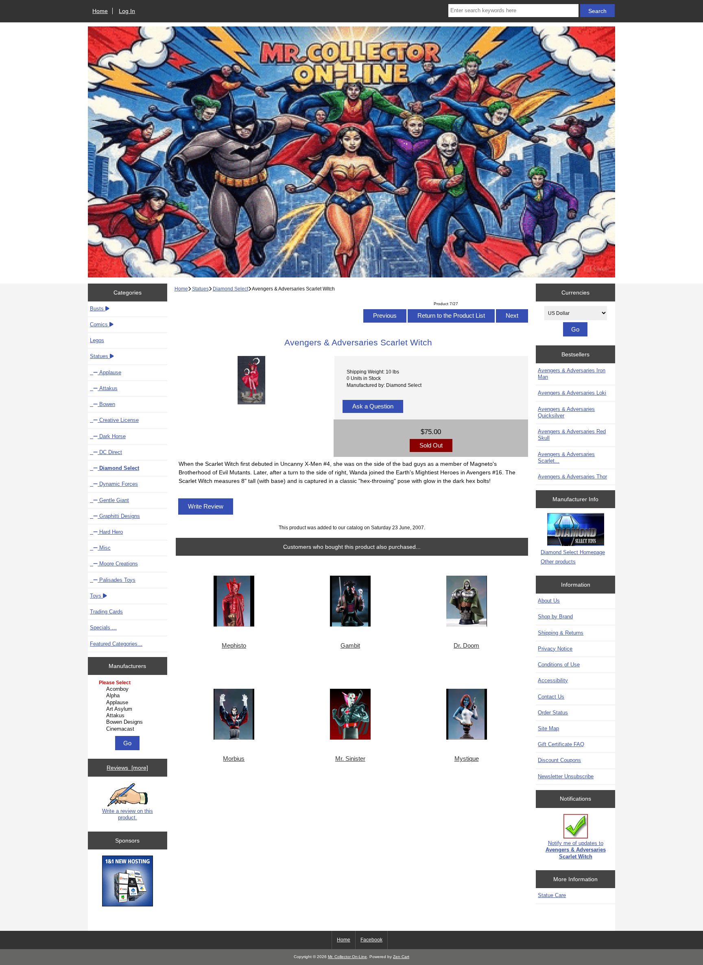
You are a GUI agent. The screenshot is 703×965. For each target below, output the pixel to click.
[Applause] (128, 702)
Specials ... (103, 627)
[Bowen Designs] (128, 722)
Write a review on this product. (127, 814)
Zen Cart (401, 956)
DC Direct (110, 452)
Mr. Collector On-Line (347, 956)
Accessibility (553, 680)
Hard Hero (110, 532)
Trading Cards (106, 612)
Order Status (553, 713)
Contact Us (551, 697)
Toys (96, 596)
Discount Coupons (559, 760)
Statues (200, 288)
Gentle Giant (113, 500)
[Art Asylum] (128, 709)
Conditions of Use (559, 665)
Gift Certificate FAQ (561, 744)
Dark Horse (112, 436)
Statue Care (552, 895)
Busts (97, 309)
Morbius (234, 758)
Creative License (118, 420)
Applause (109, 372)
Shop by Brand (555, 616)
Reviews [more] (127, 767)
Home (100, 11)
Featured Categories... (116, 644)
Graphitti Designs (119, 516)
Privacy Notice (555, 649)
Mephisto (234, 645)
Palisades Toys (116, 580)
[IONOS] (127, 882)
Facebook (371, 940)
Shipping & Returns (560, 633)
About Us (549, 601)
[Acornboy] (128, 689)
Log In (127, 11)
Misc (104, 548)
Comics (99, 324)
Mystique (466, 758)
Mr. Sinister (350, 758)
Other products (558, 562)
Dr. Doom (466, 645)
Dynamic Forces (118, 484)
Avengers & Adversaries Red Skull (572, 434)
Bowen (106, 404)
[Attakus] (128, 715)
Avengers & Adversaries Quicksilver (566, 412)
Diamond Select (230, 288)
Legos (97, 340)
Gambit (350, 645)
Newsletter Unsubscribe (566, 776)
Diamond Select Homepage (573, 552)
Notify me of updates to (576, 849)
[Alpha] (128, 695)
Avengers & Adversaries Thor (572, 477)
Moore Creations (118, 564)
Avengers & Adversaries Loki (572, 393)
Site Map (548, 728)
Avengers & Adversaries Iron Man (571, 373)
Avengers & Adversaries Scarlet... (566, 457)
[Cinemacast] (128, 729)
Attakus (108, 388)
